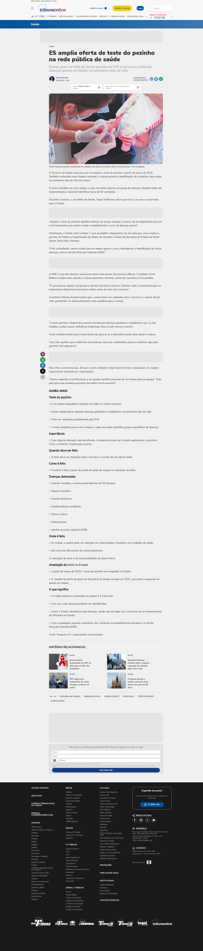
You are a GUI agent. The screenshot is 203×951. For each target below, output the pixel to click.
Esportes (34, 859)
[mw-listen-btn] (42, 354)
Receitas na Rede (38, 893)
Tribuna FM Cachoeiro (74, 835)
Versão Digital (71, 895)
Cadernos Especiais (73, 898)
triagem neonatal (57, 701)
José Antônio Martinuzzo (109, 844)
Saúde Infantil (128, 696)
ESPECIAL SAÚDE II (66, 16)
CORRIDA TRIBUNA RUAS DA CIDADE (43, 804)
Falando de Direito (107, 841)
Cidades (34, 833)
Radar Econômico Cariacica (41, 830)
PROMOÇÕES (106, 865)
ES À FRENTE (105, 810)
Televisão (69, 818)
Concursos (35, 853)
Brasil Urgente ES (73, 858)
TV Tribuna (52, 16)
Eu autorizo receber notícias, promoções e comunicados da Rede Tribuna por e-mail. (76, 763)
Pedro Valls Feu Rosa (108, 850)
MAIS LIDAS (36, 795)
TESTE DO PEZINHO (145, 696)
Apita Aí (69, 875)
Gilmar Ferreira (105, 813)
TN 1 (68, 852)
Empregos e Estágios (39, 856)
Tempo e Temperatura (40, 882)
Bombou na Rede (72, 798)
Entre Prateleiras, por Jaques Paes (111, 834)
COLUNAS (104, 788)
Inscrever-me (106, 770)
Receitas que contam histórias (77, 869)
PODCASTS (103, 16)
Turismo (34, 879)
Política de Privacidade (108, 894)
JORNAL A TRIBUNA (75, 887)
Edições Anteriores (73, 906)
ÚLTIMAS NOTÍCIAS (40, 788)
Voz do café (104, 795)
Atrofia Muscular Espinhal (70, 696)
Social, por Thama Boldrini (110, 853)
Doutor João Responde (108, 792)
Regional (34, 899)
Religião (34, 844)
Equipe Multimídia (107, 885)
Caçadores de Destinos (75, 878)
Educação (35, 836)
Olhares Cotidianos (107, 847)
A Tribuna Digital (117, 16)
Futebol (34, 865)
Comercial (103, 888)
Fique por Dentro (72, 849)
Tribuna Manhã (72, 860)
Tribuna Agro (36, 827)
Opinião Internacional (108, 858)
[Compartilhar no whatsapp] (42, 359)
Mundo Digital (105, 821)
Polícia (33, 842)
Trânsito (34, 839)
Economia (35, 850)
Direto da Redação (107, 807)
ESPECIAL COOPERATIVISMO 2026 (42, 814)
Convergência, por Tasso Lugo (111, 838)
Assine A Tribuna (122, 8)
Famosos (34, 890)
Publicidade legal (135, 16)
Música (68, 816)
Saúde (51, 46)
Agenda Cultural (37, 887)
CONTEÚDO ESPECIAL (110, 900)
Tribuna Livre (105, 818)
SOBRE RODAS (72, 821)
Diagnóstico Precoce (92, 696)
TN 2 (68, 855)
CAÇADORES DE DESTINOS (86, 16)
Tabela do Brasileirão (39, 876)
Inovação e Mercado (108, 798)
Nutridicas (104, 824)
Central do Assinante (74, 909)
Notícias (69, 792)
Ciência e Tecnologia (74, 795)
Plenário (103, 827)
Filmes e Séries (71, 813)
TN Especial (70, 863)
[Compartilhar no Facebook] (42, 365)
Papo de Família (106, 816)
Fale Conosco (105, 891)
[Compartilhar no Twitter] (42, 371)
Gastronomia (36, 896)
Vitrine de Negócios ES (109, 804)
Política (34, 847)
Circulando (70, 881)
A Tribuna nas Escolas (74, 904)
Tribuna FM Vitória (73, 832)
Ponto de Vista (71, 866)
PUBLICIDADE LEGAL (109, 873)
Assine (68, 892)
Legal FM (69, 838)
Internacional (71, 807)
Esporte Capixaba (38, 862)
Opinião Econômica (107, 856)
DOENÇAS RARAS (112, 696)
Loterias (69, 804)
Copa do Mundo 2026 (40, 873)
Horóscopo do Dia (73, 801)
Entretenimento (37, 884)
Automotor (70, 872)
